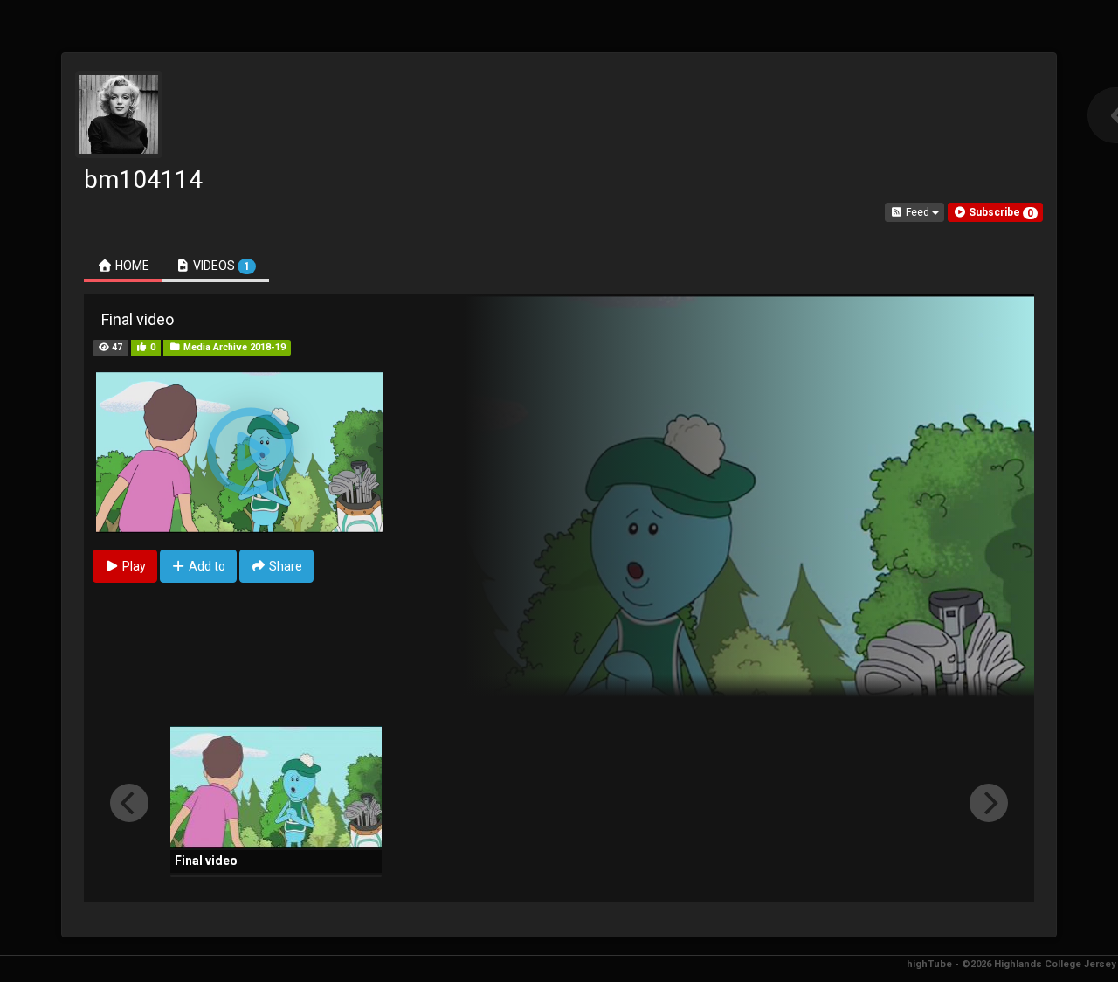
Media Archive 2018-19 (233, 347)
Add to (205, 566)
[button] (995, 212)
